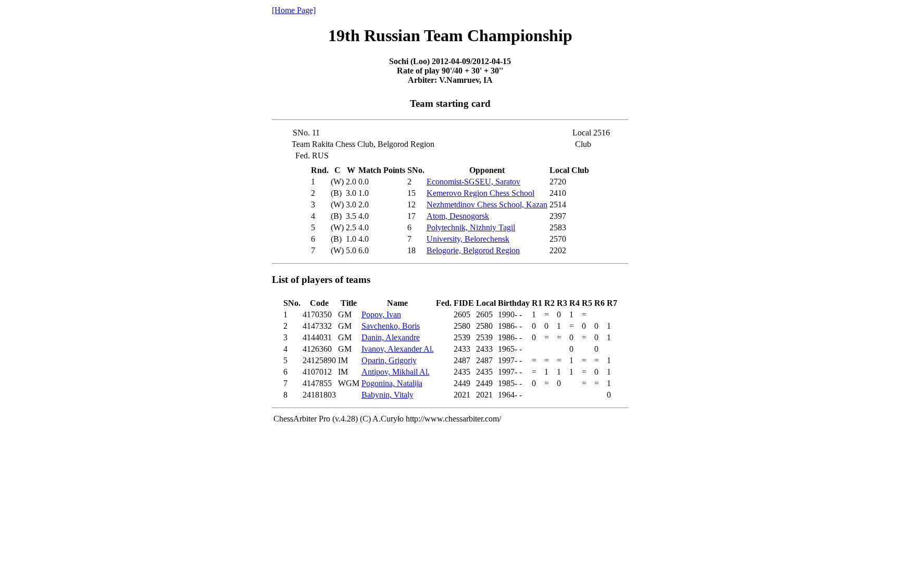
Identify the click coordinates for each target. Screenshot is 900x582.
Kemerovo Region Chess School (480, 193)
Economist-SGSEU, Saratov (473, 181)
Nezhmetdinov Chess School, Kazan (487, 204)
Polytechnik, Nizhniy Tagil (471, 227)
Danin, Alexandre (390, 337)
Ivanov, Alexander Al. (397, 348)
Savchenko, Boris (390, 325)
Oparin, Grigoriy (389, 360)
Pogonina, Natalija (391, 383)
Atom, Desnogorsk (458, 216)
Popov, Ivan (381, 314)
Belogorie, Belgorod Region (473, 250)
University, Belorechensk (468, 238)
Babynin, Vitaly (387, 394)
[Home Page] (294, 10)
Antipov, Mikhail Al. (395, 371)
